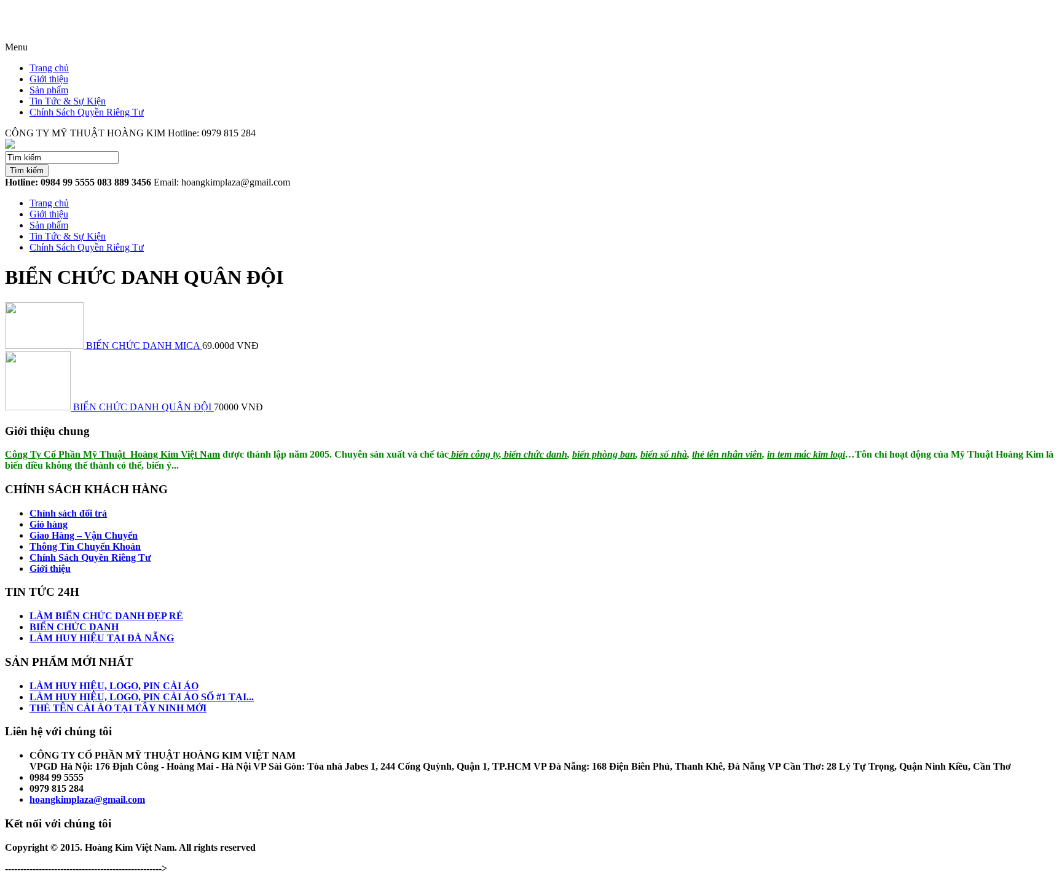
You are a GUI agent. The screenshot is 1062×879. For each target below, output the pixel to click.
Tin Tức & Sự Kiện (68, 101)
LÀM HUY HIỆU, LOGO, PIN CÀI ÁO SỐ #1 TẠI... (142, 697)
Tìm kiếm (27, 170)
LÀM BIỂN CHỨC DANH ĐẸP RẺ (106, 616)
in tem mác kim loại (806, 454)
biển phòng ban (603, 454)
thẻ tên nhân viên (727, 454)
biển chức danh (534, 454)
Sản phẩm (49, 90)
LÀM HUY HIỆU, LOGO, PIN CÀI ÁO (114, 686)
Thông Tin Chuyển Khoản (85, 546)
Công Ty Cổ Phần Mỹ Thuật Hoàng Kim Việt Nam (112, 454)
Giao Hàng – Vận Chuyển (84, 535)
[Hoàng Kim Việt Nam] (10, 145)
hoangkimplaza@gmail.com (87, 799)
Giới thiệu (49, 79)
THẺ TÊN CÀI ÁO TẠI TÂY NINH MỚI (118, 708)
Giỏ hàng (49, 524)
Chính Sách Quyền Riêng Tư (87, 112)
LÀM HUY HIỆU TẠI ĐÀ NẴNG (102, 638)
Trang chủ (49, 68)
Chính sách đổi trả (68, 513)
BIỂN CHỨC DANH (74, 627)
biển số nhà (663, 454)
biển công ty (474, 454)
